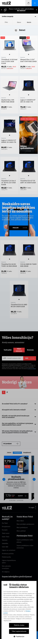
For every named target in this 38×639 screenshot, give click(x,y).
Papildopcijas (20, 636)
